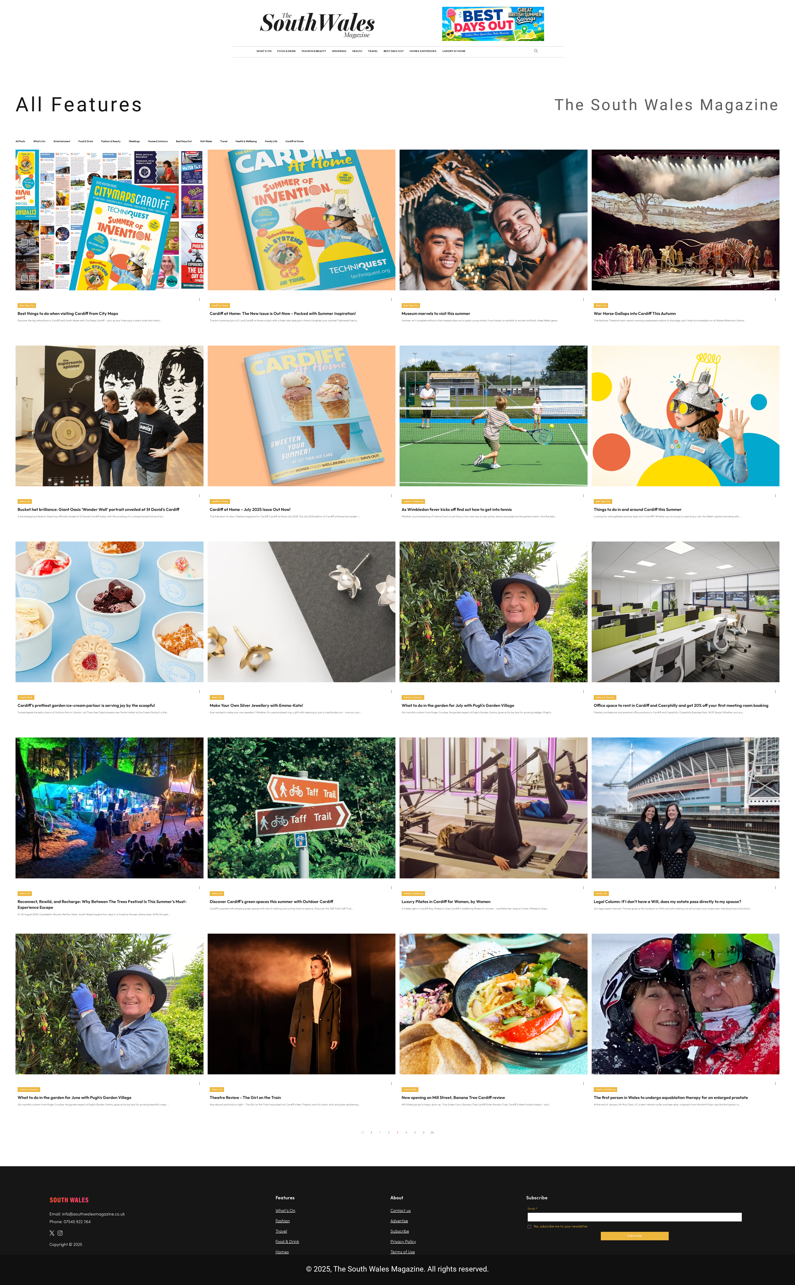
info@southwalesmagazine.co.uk (93, 1214)
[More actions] (200, 299)
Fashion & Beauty (110, 141)
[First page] (362, 1132)
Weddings (134, 141)
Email (532, 1209)
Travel (223, 141)
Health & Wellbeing (246, 141)
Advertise (399, 1221)
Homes (282, 1252)
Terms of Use (402, 1252)
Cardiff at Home (294, 141)
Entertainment (62, 141)
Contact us (400, 1211)
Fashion (283, 1221)
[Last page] (432, 1132)
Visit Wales (206, 141)
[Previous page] (371, 1132)
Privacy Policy (403, 1242)
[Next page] (423, 1132)
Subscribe (399, 1232)
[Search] (535, 50)
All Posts (20, 141)
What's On (39, 141)
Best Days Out (184, 141)
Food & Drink (85, 141)
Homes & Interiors (158, 141)
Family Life (271, 141)
